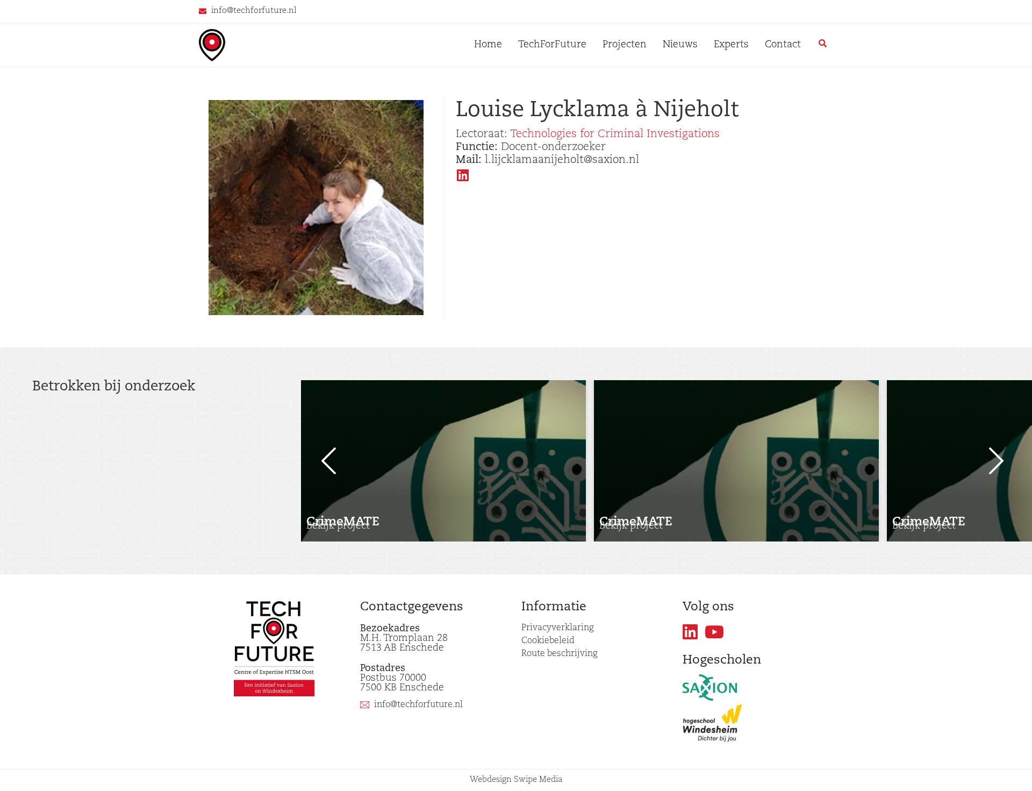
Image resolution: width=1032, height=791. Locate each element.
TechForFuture (552, 45)
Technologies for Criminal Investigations (615, 134)
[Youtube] (715, 632)
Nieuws (680, 45)
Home (488, 45)
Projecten (625, 45)
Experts (731, 45)
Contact (783, 45)
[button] (322, 461)
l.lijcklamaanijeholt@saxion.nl (547, 160)
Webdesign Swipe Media (516, 780)
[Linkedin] (690, 632)
